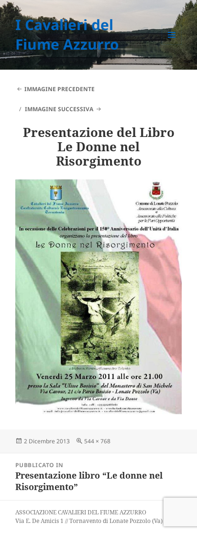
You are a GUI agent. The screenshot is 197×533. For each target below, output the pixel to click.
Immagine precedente (59, 89)
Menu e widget (172, 44)
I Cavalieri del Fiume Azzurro (67, 34)
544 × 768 (97, 441)
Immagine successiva (59, 109)
